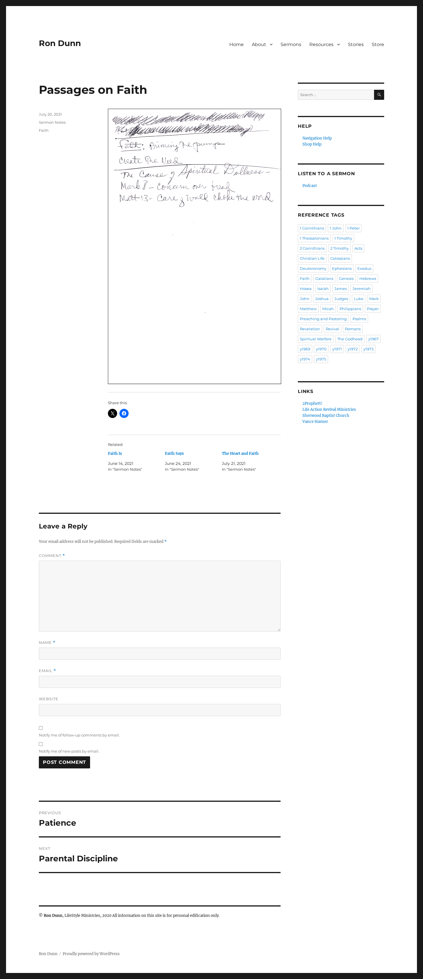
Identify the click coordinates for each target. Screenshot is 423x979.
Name (47, 642)
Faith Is (115, 453)
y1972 (353, 349)
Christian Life (312, 258)
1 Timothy (343, 238)
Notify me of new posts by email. (69, 751)
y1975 (321, 359)
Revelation (310, 329)
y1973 (368, 349)
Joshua (322, 298)
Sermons (291, 44)
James (340, 288)
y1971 (337, 349)
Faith (44, 130)
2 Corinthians (312, 248)
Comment (52, 555)
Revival (332, 329)
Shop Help (311, 144)
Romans (353, 329)
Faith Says (174, 453)
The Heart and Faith (240, 453)
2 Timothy (339, 248)
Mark (374, 298)
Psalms (359, 318)
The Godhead (350, 339)
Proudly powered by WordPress (91, 953)
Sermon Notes (52, 122)
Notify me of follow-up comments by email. (79, 735)
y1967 (373, 339)
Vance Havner (315, 421)
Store (378, 44)
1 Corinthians (312, 228)
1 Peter (353, 228)
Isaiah (323, 288)
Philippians (350, 308)
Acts (358, 248)
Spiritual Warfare (315, 339)
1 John (336, 228)
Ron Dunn (60, 43)
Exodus (364, 268)
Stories (356, 44)
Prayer (373, 308)
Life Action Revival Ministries (329, 409)
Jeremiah (361, 288)
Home (236, 44)
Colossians (340, 258)
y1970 (321, 349)
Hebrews (367, 278)
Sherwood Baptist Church (325, 415)
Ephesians (342, 268)
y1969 (305, 349)
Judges (341, 298)
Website (48, 698)
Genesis (346, 278)
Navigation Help (317, 138)
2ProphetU (312, 403)
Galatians (324, 278)
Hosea (306, 288)
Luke (358, 298)
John (304, 298)
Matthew (308, 308)
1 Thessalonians (314, 238)
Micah (328, 308)
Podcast (309, 185)
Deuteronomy (313, 268)
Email (47, 670)
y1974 (305, 359)
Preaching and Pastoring (323, 318)
